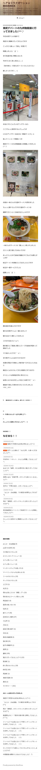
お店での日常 (7, 548)
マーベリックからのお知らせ (12, 572)
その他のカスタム (9, 552)
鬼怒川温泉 (6, 678)
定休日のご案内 (8, 617)
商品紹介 (6, 600)
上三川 (5, 584)
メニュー (21, 18)
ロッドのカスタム (9, 580)
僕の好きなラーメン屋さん (12, 400)
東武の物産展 (7, 637)
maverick (20, 25)
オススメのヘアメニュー (11, 556)
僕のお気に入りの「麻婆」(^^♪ (13, 592)
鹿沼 (4, 682)
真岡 (4, 649)
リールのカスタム (9, 576)
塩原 (4, 609)
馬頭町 (5, 673)
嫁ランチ (22, 400)
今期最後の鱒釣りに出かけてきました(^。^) (17, 754)
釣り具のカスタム (9, 665)
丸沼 (4, 588)
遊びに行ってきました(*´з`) (12, 657)
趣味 (4, 653)
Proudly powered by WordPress (13, 765)
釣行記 (5, 669)
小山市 (5, 621)
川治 (4, 625)
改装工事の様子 (8, 629)
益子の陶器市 (7, 645)
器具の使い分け (8, 605)
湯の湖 (5, 641)
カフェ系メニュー (9, 560)
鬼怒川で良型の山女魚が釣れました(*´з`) (16, 698)
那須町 (5, 661)
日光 (4, 633)
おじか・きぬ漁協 (9, 544)
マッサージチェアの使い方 (12, 568)
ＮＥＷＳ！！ (28, 400)
